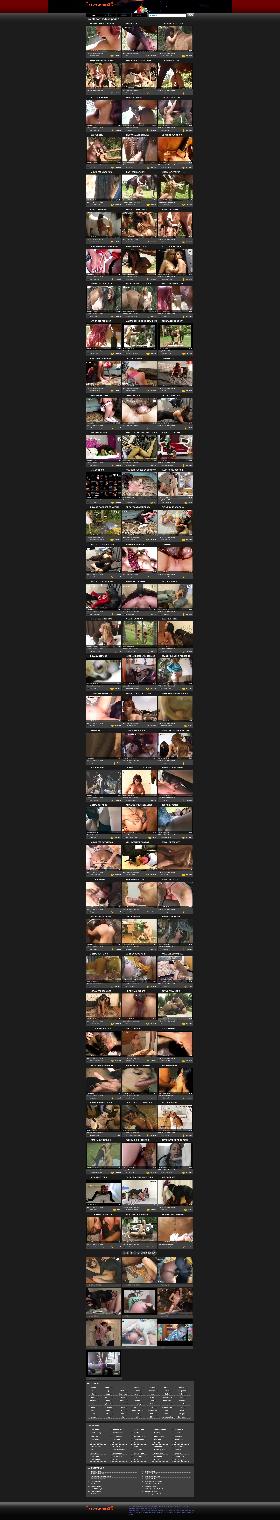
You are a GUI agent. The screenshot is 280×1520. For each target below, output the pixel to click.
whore (124, 1391)
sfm (169, 1061)
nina (94, 1414)
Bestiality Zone (159, 1450)
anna (96, 465)
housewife (168, 1400)
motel (124, 1410)
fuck (130, 1247)
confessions (168, 1397)
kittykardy (96, 1135)
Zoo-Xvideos (95, 1443)
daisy (94, 1397)
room (124, 1414)
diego (133, 986)
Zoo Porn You (137, 1453)
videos (167, 55)
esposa (183, 1400)
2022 (95, 502)
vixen (95, 614)
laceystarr (183, 1417)
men (166, 539)
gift (127, 1061)
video (95, 204)
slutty (109, 1410)
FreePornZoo (158, 1436)
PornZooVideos (138, 1460)
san (130, 465)
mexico (163, 428)
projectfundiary (168, 1417)
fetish (153, 1404)
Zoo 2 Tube (136, 1450)
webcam (98, 428)
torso (91, 986)
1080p (170, 651)
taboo (169, 353)
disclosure (124, 1394)
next (154, 1253)
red (97, 800)
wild (168, 1410)
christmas (93, 651)
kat (138, 1414)
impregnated (168, 1172)
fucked (131, 502)
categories (108, 15)
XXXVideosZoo (117, 1429)
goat (162, 242)
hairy (170, 502)
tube (91, 428)
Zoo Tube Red (137, 1439)
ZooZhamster (116, 1433)
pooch (131, 539)
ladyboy (166, 130)
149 (145, 1253)
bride (109, 1400)
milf (167, 614)
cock (109, 1387)
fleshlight (131, 1172)
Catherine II (116, 1439)
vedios (92, 316)
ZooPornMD (157, 1446)
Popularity (124, 15)
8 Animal (176, 1450)
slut (139, 1397)
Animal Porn (116, 1443)
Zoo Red (176, 1453)
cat (91, 353)
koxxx (153, 1397)
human (102, 539)
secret (134, 651)
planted (109, 1404)
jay (109, 1391)
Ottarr (134, 1446)
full (162, 316)
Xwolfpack (136, 1433)
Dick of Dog (157, 1453)
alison (134, 874)
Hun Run (177, 1433)
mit (133, 391)
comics (163, 279)
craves (153, 1387)
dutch (130, 912)
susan (95, 1209)
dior (139, 1417)
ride (168, 1414)
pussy (167, 502)
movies (128, 167)
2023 (163, 204)
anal (127, 204)
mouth (109, 1397)
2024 (162, 55)
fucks (94, 391)
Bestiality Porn (138, 1436)
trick (109, 1417)
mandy (139, 1400)
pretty (170, 1247)
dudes (168, 1394)
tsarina (100, 1172)
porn (91, 55)
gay (130, 204)
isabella (136, 688)
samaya (136, 1209)
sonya (131, 1209)
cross (163, 912)
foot (153, 1400)
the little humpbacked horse (100, 7)
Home (93, 15)
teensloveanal (138, 1410)
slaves (163, 874)
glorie (124, 1397)
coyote (98, 242)
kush (183, 1410)
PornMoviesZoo (117, 1450)
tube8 (166, 93)
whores (134, 316)
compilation (93, 1247)
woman (170, 726)
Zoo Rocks (95, 1439)
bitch (109, 1414)
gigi (124, 1417)
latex (127, 428)
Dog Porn (156, 1439)
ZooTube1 (94, 1429)
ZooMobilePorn (159, 1429)
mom (127, 130)
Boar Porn (157, 1456)
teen (97, 130)
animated (135, 837)
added (94, 1387)
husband (95, 1404)
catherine (94, 1172)
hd (133, 353)
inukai (134, 465)
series (169, 167)
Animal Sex (115, 1446)
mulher (94, 1400)
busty (94, 1407)
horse (98, 55)
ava (153, 1394)
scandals (164, 986)
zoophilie (128, 391)
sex (127, 55)
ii (90, 1172)
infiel (183, 1404)
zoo (94, 55)
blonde (96, 577)
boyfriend (109, 1407)
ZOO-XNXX (95, 1460)
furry (91, 912)
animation (93, 539)
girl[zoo (167, 763)
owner (163, 800)
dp (162, 391)
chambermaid (168, 1407)
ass (94, 1410)
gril (130, 242)
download (129, 353)
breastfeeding (133, 1135)
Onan (92, 1450)
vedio (163, 726)
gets (135, 502)
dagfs (124, 1407)
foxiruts (131, 614)
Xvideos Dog (95, 1433)
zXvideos (94, 1436)
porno (127, 577)
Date (139, 15)
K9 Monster (178, 1429)
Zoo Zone (94, 1456)
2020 (91, 204)
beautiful (139, 1387)
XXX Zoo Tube (137, 1429)
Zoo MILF (94, 1453)
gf (124, 1387)
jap (171, 763)
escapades (183, 1391)
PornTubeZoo (158, 1460)
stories (131, 726)
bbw (98, 391)
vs (164, 1023)
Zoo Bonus (115, 1460)
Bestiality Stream (180, 1460)
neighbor (138, 1407)
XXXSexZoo (116, 1436)
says (109, 1394)
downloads (93, 1061)
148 (142, 1253)
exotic (168, 1404)
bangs (94, 1417)
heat (97, 93)
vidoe (91, 837)
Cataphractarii (116, 1453)
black (168, 1387)
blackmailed (153, 1410)
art (170, 428)
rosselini (130, 688)
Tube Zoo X (136, 1456)
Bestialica (177, 1436)
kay (183, 1407)
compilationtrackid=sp (167, 577)
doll (183, 1397)
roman (94, 688)
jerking (134, 800)
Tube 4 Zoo (177, 1439)
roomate (153, 1391)
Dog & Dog (157, 1443)
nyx (166, 1209)
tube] (162, 763)
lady (170, 688)
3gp (98, 1023)
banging (139, 1404)
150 (149, 1253)
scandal (128, 763)
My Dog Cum (95, 1446)
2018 (162, 1135)
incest (163, 949)
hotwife (183, 1387)
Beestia (135, 1443)
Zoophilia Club (179, 1446)
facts (94, 1098)
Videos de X (178, 1456)
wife (97, 279)
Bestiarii (156, 1433)
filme (162, 465)
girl (163, 1098)
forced (166, 688)
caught (183, 1414)
